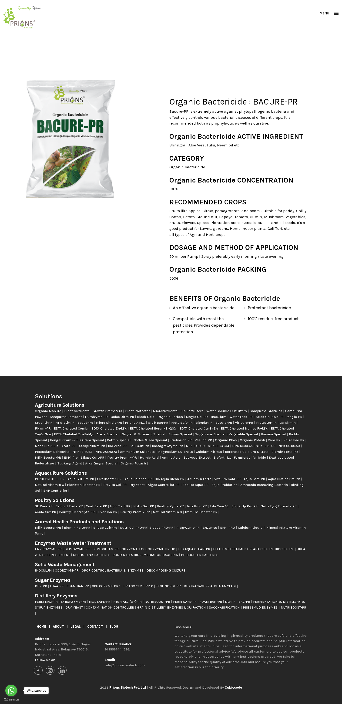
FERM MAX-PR (47, 601)
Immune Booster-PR (201, 512)
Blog (114, 626)
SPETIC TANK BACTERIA (92, 555)
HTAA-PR (57, 586)
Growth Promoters (108, 411)
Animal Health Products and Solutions (79, 521)
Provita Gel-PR (115, 485)
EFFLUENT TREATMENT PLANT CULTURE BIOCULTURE (254, 549)
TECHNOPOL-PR (169, 586)
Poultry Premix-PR (122, 457)
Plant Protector (138, 411)
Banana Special (274, 434)
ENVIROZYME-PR (49, 549)
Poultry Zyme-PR (171, 506)
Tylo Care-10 (219, 506)
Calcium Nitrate (209, 452)
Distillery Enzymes (56, 595)
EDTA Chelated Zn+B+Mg (74, 434)
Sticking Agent (70, 463)
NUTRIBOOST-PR (158, 601)
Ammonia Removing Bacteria (264, 485)
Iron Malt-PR (120, 506)
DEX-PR (41, 586)
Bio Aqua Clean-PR (170, 479)
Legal (76, 626)
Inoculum (219, 417)
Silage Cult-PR (93, 457)
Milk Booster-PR (48, 457)
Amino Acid (171, 457)
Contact (95, 626)
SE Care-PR (44, 506)
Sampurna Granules (266, 411)
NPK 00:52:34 (219, 446)
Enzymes (210, 527)
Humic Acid (150, 457)
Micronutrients (165, 411)
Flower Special (180, 434)
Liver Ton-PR (108, 512)
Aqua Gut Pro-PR (81, 479)
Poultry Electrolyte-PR (77, 512)
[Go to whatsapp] (11, 690)
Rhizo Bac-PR (294, 440)
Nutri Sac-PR (144, 506)
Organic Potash (253, 440)
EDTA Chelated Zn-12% (109, 428)
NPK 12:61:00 (266, 446)
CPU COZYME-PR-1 (106, 586)
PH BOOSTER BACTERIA (199, 555)
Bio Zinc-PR (117, 446)
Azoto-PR (69, 446)
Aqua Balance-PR (138, 479)
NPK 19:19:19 (196, 446)
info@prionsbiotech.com (125, 665)
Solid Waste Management (65, 564)
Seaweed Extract (197, 457)
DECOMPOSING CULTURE (166, 570)
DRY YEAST (74, 607)
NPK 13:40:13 (83, 452)
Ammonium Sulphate (138, 452)
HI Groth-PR (65, 422)
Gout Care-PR (97, 506)
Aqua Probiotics (224, 485)
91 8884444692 (117, 649)
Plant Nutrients (77, 411)
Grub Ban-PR (158, 422)
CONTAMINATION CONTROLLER (110, 607)
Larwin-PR (288, 422)
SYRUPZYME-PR (74, 601)
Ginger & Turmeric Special (144, 434)
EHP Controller (55, 490)
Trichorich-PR (181, 440)
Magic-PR (295, 417)
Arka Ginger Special (102, 463)
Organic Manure (48, 411)
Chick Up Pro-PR (244, 506)
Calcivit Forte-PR (70, 506)
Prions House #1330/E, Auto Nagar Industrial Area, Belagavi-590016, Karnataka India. (63, 649)
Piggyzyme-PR (188, 527)
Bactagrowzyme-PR (168, 446)
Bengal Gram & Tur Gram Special (77, 440)
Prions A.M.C (135, 422)
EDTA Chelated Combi (71, 428)
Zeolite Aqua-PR (196, 485)
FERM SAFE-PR (185, 601)
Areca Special (108, 434)
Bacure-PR (224, 422)
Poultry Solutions (55, 500)
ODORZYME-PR (67, 570)
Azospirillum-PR (92, 446)
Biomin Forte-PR (285, 452)
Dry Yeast (138, 485)
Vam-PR (274, 440)
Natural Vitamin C (50, 485)
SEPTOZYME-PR (78, 549)
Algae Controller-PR (164, 485)
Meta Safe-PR (182, 422)
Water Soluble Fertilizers (227, 411)
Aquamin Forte (199, 479)
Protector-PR (267, 422)
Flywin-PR (43, 428)
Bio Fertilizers (192, 411)
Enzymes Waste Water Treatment (73, 543)
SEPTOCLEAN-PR (106, 549)
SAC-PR (244, 601)
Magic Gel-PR (197, 417)
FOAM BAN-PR (78, 586)
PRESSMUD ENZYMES (261, 607)
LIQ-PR (230, 601)
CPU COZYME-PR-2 (139, 586)
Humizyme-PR (97, 417)
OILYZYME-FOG (134, 549)
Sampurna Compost (66, 417)
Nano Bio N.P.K (47, 446)
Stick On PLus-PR (270, 417)
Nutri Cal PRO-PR (133, 527)
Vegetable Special (244, 434)
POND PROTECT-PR (50, 479)
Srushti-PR (44, 422)
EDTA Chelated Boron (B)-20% (154, 428)
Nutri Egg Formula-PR (279, 506)
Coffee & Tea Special (151, 440)
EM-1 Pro (71, 457)
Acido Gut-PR (46, 512)
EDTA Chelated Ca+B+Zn (199, 428)
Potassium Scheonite (52, 452)
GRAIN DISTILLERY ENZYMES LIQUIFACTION (172, 607)
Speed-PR (85, 422)
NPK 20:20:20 (106, 452)
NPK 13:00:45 (243, 446)
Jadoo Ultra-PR (123, 417)
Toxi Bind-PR (197, 506)
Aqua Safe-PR (255, 479)
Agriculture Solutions (59, 405)
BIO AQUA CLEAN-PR (194, 549)
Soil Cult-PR (140, 446)
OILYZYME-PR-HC (162, 549)
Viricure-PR (244, 422)
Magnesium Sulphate (176, 452)
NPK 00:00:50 (289, 446)
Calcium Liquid (251, 527)
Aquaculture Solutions (61, 473)
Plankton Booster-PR (84, 485)
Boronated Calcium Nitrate (247, 452)
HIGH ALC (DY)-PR (128, 601)
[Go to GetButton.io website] (11, 699)
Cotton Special (119, 440)
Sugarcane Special (211, 434)
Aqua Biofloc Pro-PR (284, 479)
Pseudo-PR (204, 440)
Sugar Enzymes (52, 580)
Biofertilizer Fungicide (232, 457)
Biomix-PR (204, 422)
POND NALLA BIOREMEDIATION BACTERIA (146, 555)
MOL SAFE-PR (100, 601)
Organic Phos (226, 440)
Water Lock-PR (241, 417)
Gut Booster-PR (109, 479)
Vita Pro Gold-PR (227, 479)
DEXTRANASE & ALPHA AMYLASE (210, 586)
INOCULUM (44, 570)
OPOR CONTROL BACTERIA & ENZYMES (113, 570)
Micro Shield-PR (109, 422)
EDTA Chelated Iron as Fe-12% (245, 428)
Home (42, 626)
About (59, 626)
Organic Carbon (171, 417)
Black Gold (146, 417)
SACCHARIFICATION (225, 607)
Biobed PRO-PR (161, 527)
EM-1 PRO (228, 527)
